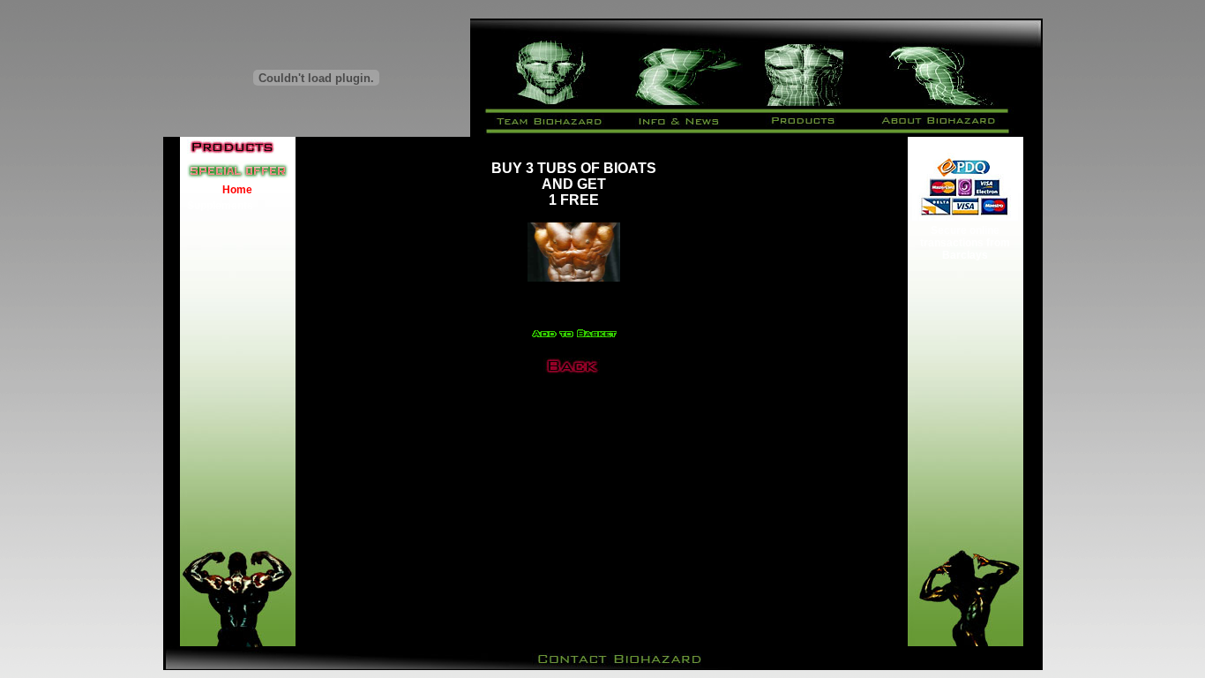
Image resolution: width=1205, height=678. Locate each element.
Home (237, 190)
